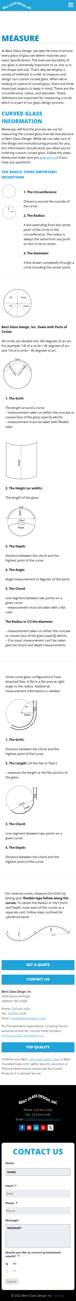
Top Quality (38, 1047)
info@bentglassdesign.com (28, 1018)
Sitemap (59, 1295)
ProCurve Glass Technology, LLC (23, 1035)
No (14, 1270)
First (8, 1178)
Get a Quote (38, 964)
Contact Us (38, 979)
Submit (12, 1281)
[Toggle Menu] (69, 5)
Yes (14, 1263)
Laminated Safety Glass (44, 1059)
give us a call (49, 157)
